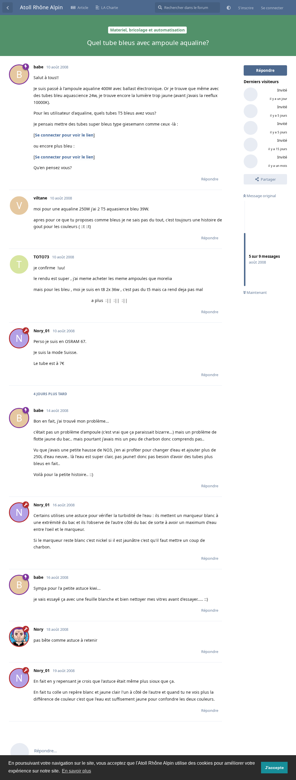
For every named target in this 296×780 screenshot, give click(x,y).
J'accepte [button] (274, 767)
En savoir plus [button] (76, 770)
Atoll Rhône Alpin (41, 7)
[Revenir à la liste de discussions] (7, 7)
